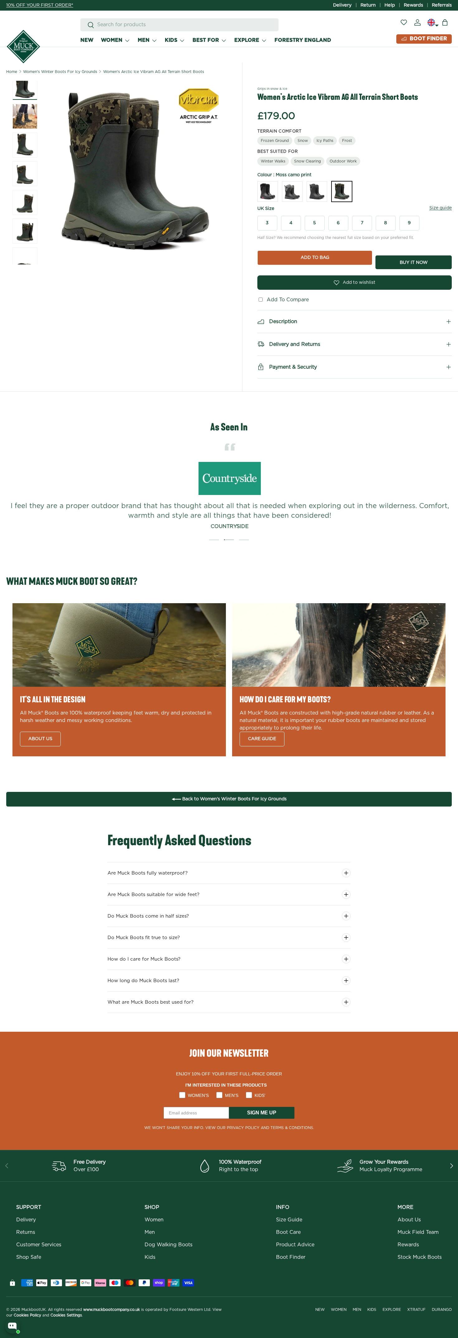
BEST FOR (206, 40)
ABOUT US (40, 739)
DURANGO (442, 1309)
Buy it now (414, 262)
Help (389, 5)
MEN (144, 40)
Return (368, 5)
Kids (150, 1257)
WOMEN (111, 40)
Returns (25, 1232)
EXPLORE (246, 40)
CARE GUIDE (262, 739)
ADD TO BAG (315, 257)
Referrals (442, 5)
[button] (445, 22)
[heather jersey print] (317, 191)
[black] (267, 191)
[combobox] (179, 24)
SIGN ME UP (261, 1112)
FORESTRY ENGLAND (302, 40)
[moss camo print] (341, 191)
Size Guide (289, 1219)
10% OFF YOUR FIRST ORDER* (39, 5)
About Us (409, 1219)
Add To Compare (286, 299)
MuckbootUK (33, 1309)
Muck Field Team (418, 1232)
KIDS (171, 40)
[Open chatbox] (12, 1326)
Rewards (413, 5)
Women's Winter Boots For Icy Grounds (60, 72)
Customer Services (38, 1244)
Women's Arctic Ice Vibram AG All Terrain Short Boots (153, 72)
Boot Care (288, 1232)
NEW (86, 40)
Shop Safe (28, 1257)
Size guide (440, 208)
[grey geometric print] (292, 191)
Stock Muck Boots (420, 1257)
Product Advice (295, 1244)
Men (150, 1232)
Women (154, 1219)
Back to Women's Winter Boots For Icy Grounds (234, 799)
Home (11, 72)
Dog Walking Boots (169, 1244)
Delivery (342, 5)
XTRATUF (416, 1309)
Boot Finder (290, 1257)
